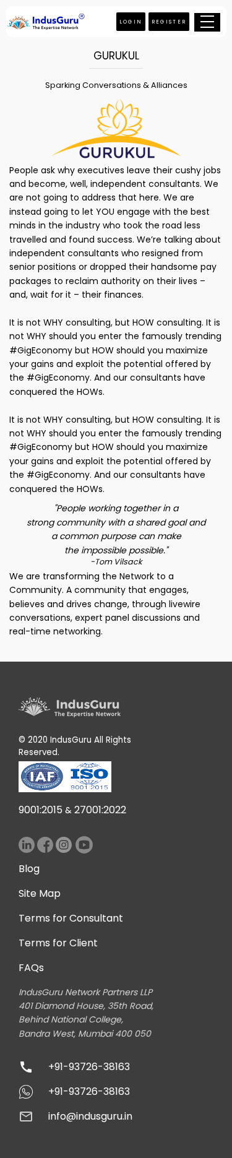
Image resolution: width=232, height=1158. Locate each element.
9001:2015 (40, 810)
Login (131, 21)
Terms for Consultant (71, 918)
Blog (29, 869)
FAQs (31, 968)
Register (169, 21)
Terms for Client (58, 943)
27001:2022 (100, 810)
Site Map (40, 893)
